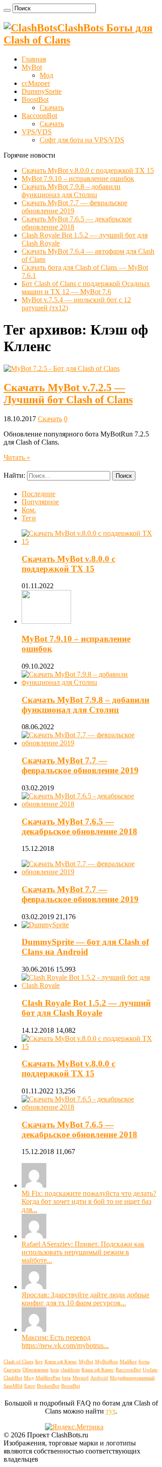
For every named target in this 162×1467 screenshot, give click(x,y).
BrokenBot (48, 1385)
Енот (29, 1385)
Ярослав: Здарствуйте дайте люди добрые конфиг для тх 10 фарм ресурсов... (85, 1299)
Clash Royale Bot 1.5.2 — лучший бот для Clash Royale (86, 1008)
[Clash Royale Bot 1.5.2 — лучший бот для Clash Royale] (90, 985)
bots (54, 1369)
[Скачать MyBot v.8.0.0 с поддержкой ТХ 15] (90, 1046)
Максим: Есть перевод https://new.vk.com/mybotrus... (65, 1341)
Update (150, 1369)
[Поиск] (7, 10)
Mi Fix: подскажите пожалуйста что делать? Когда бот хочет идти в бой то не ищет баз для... (89, 1201)
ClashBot (13, 1377)
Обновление (35, 1369)
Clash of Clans (18, 1361)
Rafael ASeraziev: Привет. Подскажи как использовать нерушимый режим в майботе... (83, 1252)
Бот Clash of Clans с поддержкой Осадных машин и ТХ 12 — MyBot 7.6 (86, 287)
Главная (34, 59)
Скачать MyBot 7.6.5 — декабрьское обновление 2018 (79, 826)
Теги (29, 518)
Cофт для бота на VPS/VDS (82, 140)
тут (110, 1411)
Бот (39, 1361)
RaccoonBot (39, 115)
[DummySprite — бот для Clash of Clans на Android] (45, 925)
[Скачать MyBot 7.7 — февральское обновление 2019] (90, 872)
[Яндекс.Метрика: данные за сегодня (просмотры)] (74, 1427)
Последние (38, 494)
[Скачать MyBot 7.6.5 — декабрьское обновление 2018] (90, 1107)
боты (144, 1361)
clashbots (70, 1369)
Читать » (17, 457)
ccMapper (36, 83)
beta (66, 1377)
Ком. (29, 510)
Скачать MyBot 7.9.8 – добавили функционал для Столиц (71, 190)
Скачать (52, 107)
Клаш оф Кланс (97, 1369)
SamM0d (13, 1385)
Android (99, 1377)
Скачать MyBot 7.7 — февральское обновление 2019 (80, 765)
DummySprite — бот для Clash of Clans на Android (85, 946)
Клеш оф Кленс (61, 1361)
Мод (46, 75)
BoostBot (35, 99)
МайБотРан (48, 1377)
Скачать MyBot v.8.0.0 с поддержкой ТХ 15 (88, 170)
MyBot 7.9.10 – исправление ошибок (78, 178)
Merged (80, 1377)
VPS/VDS (37, 132)
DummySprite (42, 91)
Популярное (40, 502)
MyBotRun (106, 1361)
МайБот (128, 1361)
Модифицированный (132, 1377)
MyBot (32, 67)
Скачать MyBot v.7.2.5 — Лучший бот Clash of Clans (68, 393)
